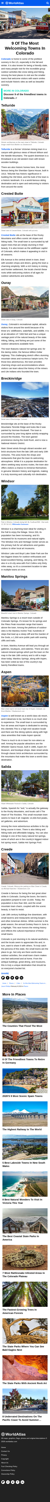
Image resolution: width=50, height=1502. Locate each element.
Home (3, 1447)
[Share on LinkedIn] (21, 978)
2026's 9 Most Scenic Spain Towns (22, 1096)
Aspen (4, 716)
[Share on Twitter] (12, 978)
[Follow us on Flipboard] (3, 1482)
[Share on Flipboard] (3, 978)
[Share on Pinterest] (17, 978)
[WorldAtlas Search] (47, 3)
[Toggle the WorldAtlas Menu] (2, 3)
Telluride (5, 149)
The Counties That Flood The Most (22, 1026)
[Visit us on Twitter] (13, 1482)
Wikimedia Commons (20, 524)
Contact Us (5, 1451)
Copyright (5, 1459)
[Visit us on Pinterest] (17, 1482)
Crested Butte (8, 235)
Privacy (4, 1455)
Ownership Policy (7, 1474)
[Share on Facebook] (7, 978)
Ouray (4, 324)
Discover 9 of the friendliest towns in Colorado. (25, 96)
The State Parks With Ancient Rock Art (24, 1383)
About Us (4, 1463)
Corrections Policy (8, 1470)
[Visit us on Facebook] (8, 1482)
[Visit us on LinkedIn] (22, 1482)
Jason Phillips (5, 986)
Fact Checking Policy (9, 1466)
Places (26, 986)
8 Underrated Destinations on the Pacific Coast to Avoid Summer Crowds (22, 1420)
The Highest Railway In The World (22, 1129)
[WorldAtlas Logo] (15, 3)
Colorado (6, 59)
